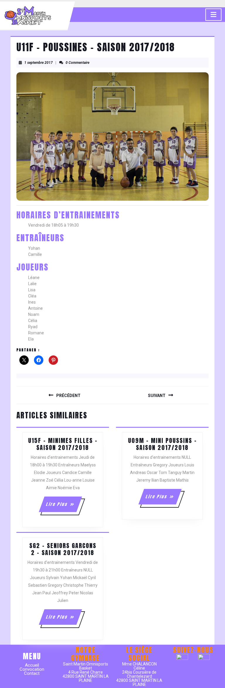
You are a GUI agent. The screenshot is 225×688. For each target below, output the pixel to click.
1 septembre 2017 (38, 63)
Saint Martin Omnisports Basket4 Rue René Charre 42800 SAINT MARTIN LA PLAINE (86, 672)
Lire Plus (63, 506)
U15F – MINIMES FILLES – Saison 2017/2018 (63, 444)
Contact (32, 673)
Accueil (32, 665)
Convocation (32, 669)
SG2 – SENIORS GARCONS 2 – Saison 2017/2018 (62, 549)
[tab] (213, 14)
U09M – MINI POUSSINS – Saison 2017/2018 (162, 444)
